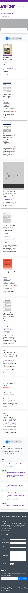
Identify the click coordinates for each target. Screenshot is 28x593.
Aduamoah (6, 423)
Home (2, 9)
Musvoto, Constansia (7, 320)
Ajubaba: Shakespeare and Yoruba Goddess (15, 505)
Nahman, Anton (6, 332)
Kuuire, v (12, 395)
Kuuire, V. (12, 282)
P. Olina (12, 239)
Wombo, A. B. (6, 102)
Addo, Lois (13, 423)
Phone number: (5, 542)
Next (13, 38)
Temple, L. (6, 242)
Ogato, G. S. (6, 143)
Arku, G (5, 276)
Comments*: (5, 555)
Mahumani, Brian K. (7, 329)
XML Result (5, 453)
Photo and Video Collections (7, 13)
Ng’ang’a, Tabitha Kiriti (8, 360)
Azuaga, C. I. (6, 105)
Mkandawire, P (6, 279)
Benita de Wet (6, 326)
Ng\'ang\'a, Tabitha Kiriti (8, 199)
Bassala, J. (6, 239)
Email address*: (4, 547)
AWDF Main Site (5, 16)
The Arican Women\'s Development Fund (9, 68)
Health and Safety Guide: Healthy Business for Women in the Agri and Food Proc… (10, 61)
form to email (23, 564)
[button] (14, 119)
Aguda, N (5, 282)
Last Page (18, 38)
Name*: (3, 539)
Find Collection (22, 578)
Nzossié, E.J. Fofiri (7, 236)
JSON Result (13, 453)
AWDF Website (5, 530)
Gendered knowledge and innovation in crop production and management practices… (9, 137)
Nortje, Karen (6, 323)
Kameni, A (13, 242)
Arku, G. (5, 389)
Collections (11, 9)
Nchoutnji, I (6, 233)
